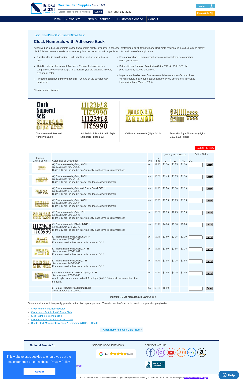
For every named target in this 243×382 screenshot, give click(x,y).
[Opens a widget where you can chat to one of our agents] (228, 375)
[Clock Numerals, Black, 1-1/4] (41, 233)
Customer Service (130, 19)
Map (79, 366)
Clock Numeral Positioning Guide (48, 308)
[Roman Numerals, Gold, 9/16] (41, 244)
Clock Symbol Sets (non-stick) (46, 316)
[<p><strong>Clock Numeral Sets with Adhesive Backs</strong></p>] (50, 131)
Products (74, 19)
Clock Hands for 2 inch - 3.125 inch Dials (52, 319)
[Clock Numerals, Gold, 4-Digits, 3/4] (41, 280)
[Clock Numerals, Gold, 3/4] (41, 207)
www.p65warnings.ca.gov (196, 377)
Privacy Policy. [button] (60, 361)
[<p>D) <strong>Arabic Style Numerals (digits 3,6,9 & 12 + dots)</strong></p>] (184, 131)
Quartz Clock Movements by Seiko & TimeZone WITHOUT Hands (64, 323)
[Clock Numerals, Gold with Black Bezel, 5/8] (41, 195)
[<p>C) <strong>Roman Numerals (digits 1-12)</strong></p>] (139, 131)
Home (56, 19)
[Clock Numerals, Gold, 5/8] (41, 183)
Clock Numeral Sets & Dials (69, 35)
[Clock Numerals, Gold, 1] (41, 219)
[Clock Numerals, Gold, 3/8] (41, 171)
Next (137, 329)
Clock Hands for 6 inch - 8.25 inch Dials (51, 312)
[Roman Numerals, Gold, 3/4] (41, 256)
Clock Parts (48, 35)
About (154, 19)
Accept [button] (39, 371)
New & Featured (99, 19)
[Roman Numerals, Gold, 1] (41, 268)
